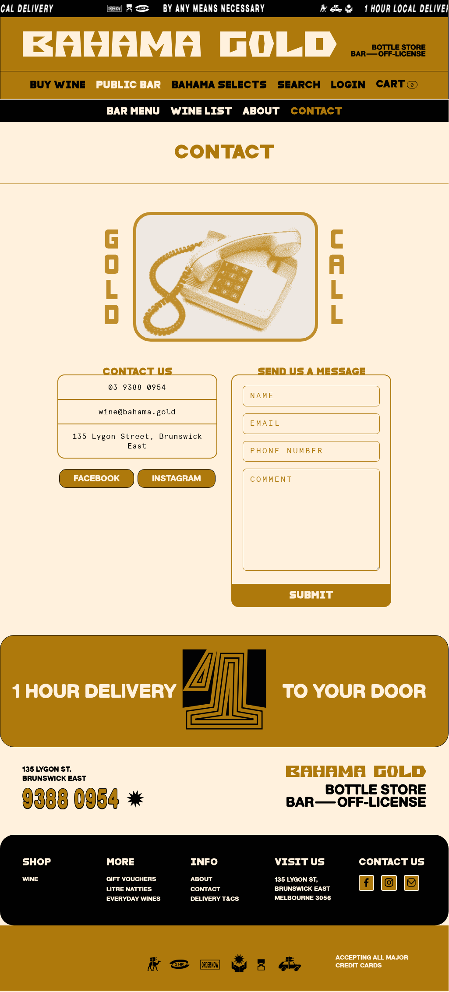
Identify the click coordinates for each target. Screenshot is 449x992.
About (261, 112)
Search (298, 85)
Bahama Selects (219, 85)
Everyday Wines (133, 899)
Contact (316, 112)
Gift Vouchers (131, 879)
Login (348, 85)
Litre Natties (129, 889)
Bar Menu (133, 112)
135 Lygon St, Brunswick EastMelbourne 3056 (303, 889)
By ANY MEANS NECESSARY (210, 8)
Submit (311, 595)
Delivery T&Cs (215, 899)
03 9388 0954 (137, 387)
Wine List (201, 112)
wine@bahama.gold (137, 411)
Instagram (176, 478)
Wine (30, 879)
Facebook (97, 478)
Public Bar (128, 85)
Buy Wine (57, 85)
